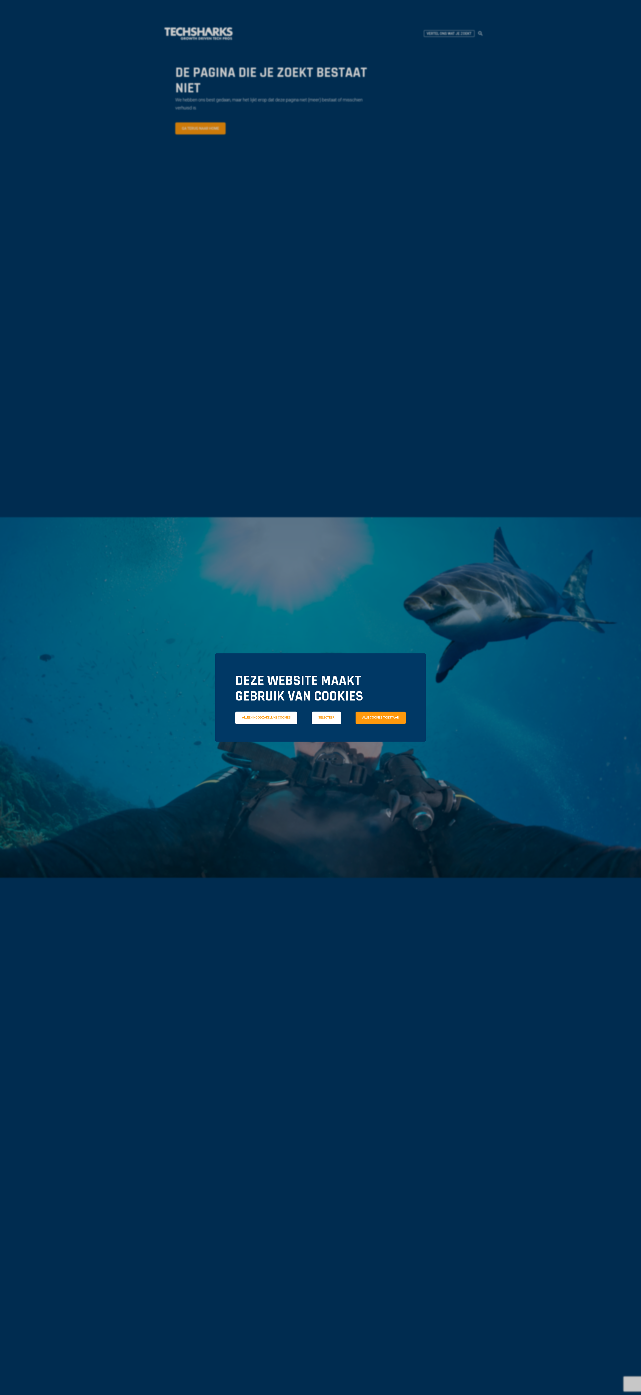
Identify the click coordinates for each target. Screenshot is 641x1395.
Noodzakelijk (262, 739)
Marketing (390, 739)
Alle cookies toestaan (380, 718)
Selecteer (326, 718)
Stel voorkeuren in (320, 753)
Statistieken (328, 739)
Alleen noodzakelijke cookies (266, 718)
